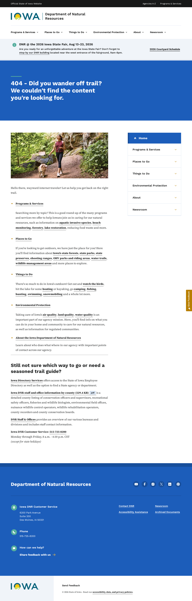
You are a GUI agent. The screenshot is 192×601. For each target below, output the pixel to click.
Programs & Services (170, 3)
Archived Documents (167, 512)
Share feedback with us (35, 554)
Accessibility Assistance (133, 512)
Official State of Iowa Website (26, 3)
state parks (87, 253)
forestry (37, 228)
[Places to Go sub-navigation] (62, 32)
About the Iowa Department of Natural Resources (48, 338)
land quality (66, 314)
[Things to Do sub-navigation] (86, 32)
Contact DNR (126, 506)
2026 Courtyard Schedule (165, 49)
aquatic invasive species (75, 222)
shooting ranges (41, 258)
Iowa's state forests (65, 253)
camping (80, 289)
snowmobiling (53, 294)
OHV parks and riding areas (71, 258)
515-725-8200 (58, 432)
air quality (50, 314)
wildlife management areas (34, 263)
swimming (35, 294)
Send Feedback (71, 585)
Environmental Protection (33, 305)
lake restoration (55, 228)
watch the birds (93, 284)
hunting (21, 294)
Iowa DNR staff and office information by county (52, 393)
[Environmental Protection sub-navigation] (126, 32)
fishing (91, 289)
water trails (98, 258)
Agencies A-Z (149, 3)
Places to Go (24, 239)
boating (47, 289)
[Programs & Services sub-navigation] (37, 32)
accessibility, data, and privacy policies (113, 591)
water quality (84, 314)
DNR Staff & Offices (23, 419)
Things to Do (24, 274)
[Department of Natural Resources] (26, 16)
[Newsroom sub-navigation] (165, 32)
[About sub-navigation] (143, 32)
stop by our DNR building (34, 52)
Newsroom (161, 506)
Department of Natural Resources (65, 16)
